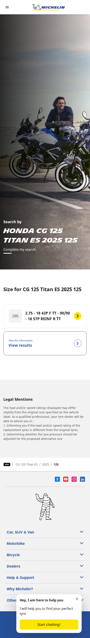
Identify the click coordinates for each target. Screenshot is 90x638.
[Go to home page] (49, 7)
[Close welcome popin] (77, 599)
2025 (45, 464)
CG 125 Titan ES (27, 464)
